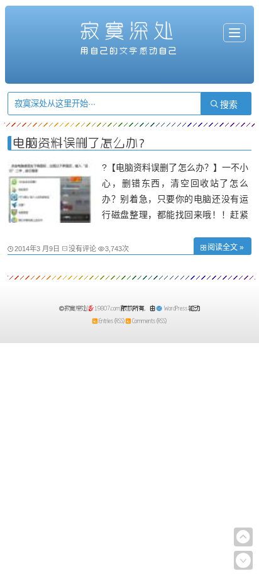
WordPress (175, 308)
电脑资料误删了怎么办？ (81, 143)
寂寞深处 (129, 30)
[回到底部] (243, 560)
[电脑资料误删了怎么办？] (52, 220)
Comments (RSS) (149, 321)
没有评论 (82, 248)
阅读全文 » (225, 247)
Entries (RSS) (111, 321)
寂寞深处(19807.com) (93, 308)
